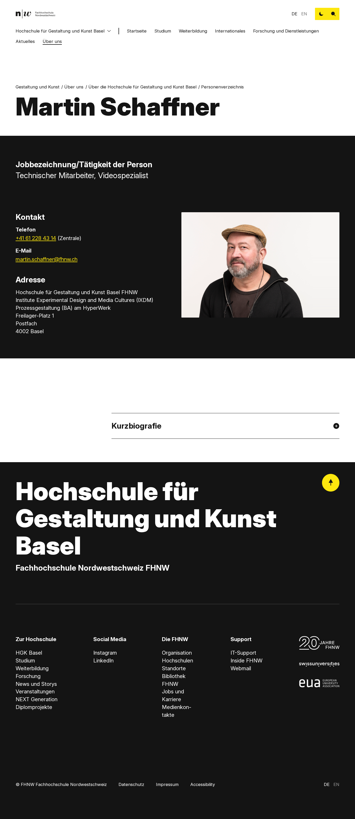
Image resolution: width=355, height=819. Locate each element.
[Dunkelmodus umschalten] (321, 14)
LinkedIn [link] (103, 660)
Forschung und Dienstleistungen (286, 31)
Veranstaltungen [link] (35, 691)
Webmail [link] (241, 668)
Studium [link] (25, 660)
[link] (36, 13)
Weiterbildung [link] (32, 668)
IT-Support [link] (243, 652)
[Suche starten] (333, 14)
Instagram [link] (105, 652)
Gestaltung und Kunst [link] (38, 86)
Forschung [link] (28, 676)
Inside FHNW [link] (246, 660)
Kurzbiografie (136, 425)
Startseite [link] (137, 31)
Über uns (52, 41)
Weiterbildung (193, 31)
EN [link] (304, 13)
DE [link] (294, 13)
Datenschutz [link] (131, 784)
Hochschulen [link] (177, 660)
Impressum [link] (167, 784)
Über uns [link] (73, 86)
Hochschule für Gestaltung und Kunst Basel (60, 31)
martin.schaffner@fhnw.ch (46, 259)
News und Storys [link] (36, 684)
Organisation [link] (177, 652)
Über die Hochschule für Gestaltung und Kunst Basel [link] (142, 86)
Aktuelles (25, 41)
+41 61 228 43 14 (36, 238)
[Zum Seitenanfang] (330, 482)
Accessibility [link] (202, 784)
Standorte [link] (174, 668)
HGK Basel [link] (29, 652)
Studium (162, 31)
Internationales (230, 31)
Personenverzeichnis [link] (222, 86)
